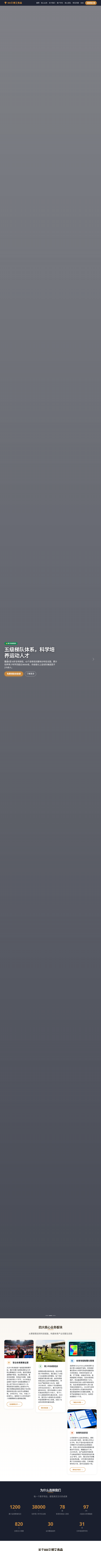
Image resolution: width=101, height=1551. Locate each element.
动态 (82, 3)
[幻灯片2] (50, 1315)
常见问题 (76, 3)
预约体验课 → (45, 1408)
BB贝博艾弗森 (15, 2)
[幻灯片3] (54, 1315)
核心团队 (68, 3)
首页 (37, 3)
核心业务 (44, 3)
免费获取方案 (91, 3)
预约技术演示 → (78, 1470)
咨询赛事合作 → (14, 1404)
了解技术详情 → (78, 1402)
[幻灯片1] (46, 1315)
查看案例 (28, 673)
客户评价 (60, 3)
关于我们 (52, 3)
